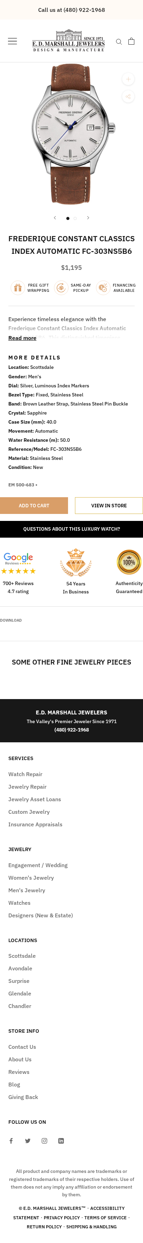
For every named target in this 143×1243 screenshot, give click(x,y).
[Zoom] (128, 79)
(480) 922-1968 (71, 729)
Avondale (20, 968)
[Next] (88, 217)
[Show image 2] (75, 218)
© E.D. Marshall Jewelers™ (52, 1208)
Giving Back (23, 1096)
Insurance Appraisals (35, 824)
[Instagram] (44, 1140)
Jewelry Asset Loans (34, 799)
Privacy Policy (62, 1218)
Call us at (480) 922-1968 (71, 9)
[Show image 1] (67, 218)
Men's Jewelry (26, 890)
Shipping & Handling (91, 1227)
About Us (20, 1059)
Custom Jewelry (29, 811)
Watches (19, 902)
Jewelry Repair (27, 786)
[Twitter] (28, 1140)
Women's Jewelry (31, 877)
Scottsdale (22, 955)
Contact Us (22, 1046)
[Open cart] (131, 41)
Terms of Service (105, 1218)
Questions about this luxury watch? (71, 529)
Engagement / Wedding (38, 865)
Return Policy (44, 1227)
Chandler (19, 1005)
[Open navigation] (12, 41)
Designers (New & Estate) (40, 915)
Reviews (19, 1071)
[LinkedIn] (61, 1140)
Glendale (19, 993)
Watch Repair (25, 774)
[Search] (119, 41)
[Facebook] (11, 1140)
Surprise (19, 980)
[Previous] (55, 217)
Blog (14, 1084)
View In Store (109, 505)
